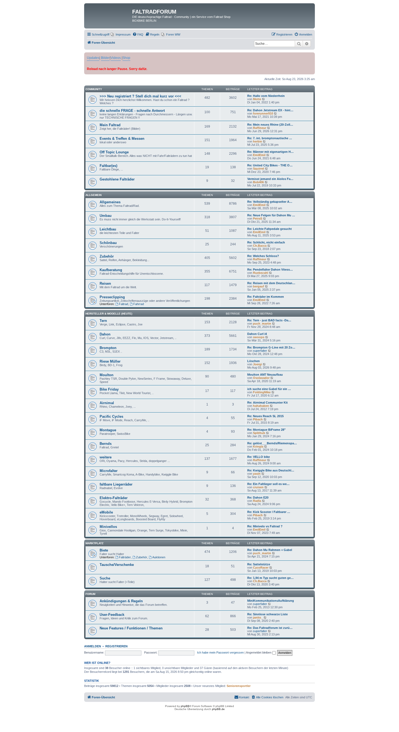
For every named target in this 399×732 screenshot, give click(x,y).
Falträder (125, 557)
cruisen (258, 487)
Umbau (106, 216)
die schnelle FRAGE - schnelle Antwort (132, 111)
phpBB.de (218, 709)
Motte (257, 99)
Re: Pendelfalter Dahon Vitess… (270, 269)
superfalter (260, 350)
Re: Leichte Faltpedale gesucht (269, 228)
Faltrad (123, 304)
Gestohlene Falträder (117, 179)
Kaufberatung (111, 270)
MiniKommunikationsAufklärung (270, 600)
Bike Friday (109, 389)
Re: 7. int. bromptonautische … (269, 138)
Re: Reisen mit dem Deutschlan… (271, 283)
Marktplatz (94, 543)
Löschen (253, 361)
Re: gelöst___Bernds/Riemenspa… (272, 443)
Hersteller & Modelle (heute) (109, 313)
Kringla (258, 446)
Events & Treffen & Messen (122, 139)
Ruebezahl (260, 272)
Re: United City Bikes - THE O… (270, 165)
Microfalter (109, 471)
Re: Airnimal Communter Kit (267, 402)
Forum (90, 593)
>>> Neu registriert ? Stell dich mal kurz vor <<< (140, 96)
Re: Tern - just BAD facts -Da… (269, 320)
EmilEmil (259, 155)
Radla (257, 500)
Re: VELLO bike (258, 456)
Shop (126, 58)
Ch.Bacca (260, 245)
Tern (103, 321)
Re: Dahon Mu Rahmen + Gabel (269, 550)
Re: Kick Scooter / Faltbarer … (268, 512)
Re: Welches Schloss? (263, 256)
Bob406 (258, 182)
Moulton (106, 375)
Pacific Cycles (111, 416)
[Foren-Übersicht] (109, 13)
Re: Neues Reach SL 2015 (265, 416)
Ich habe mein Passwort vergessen (220, 652)
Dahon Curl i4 (257, 333)
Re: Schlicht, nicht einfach (266, 242)
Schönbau (108, 243)
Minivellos (108, 527)
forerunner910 (263, 113)
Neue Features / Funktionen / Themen (131, 628)
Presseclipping (112, 297)
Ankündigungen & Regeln (121, 601)
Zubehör (107, 256)
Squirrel (258, 168)
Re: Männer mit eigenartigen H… (270, 151)
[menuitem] (121, 34)
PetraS (257, 218)
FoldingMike (262, 392)
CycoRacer (260, 567)
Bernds (106, 444)
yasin (257, 473)
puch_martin (262, 323)
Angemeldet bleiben (259, 652)
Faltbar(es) (108, 166)
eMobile (106, 512)
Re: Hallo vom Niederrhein (266, 95)
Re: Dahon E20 (257, 497)
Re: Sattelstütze (258, 564)
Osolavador (261, 377)
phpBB (185, 706)
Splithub (259, 433)
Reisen (105, 283)
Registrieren (116, 646)
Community (94, 89)
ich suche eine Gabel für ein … (269, 389)
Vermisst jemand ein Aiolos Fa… (270, 178)
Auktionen (158, 557)
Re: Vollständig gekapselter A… (269, 201)
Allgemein (94, 195)
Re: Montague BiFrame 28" (266, 429)
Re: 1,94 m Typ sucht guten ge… (270, 577)
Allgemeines (110, 202)
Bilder (105, 58)
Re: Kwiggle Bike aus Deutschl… (270, 470)
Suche (105, 578)
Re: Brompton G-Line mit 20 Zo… (271, 347)
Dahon (105, 334)
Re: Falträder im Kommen (265, 296)
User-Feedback (112, 615)
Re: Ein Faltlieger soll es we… (268, 484)
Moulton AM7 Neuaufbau (265, 374)
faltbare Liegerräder (116, 484)
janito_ (258, 617)
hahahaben (261, 405)
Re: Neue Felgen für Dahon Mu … (271, 215)
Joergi (257, 364)
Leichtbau (108, 229)
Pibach (258, 419)
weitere (106, 457)
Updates (93, 58)
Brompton (108, 348)
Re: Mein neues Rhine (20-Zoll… (270, 124)
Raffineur (259, 127)
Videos (115, 58)
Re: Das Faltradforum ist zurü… (270, 627)
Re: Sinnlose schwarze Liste (267, 614)
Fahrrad (138, 304)
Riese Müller (110, 361)
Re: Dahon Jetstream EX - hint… (270, 110)
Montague (108, 430)
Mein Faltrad (110, 125)
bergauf (258, 286)
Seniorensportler (239, 685)
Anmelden (92, 646)
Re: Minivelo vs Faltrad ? (265, 526)
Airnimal (107, 403)
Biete (104, 550)
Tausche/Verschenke (117, 565)
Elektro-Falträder (114, 498)
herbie (257, 141)
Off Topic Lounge (114, 152)
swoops (258, 337)
